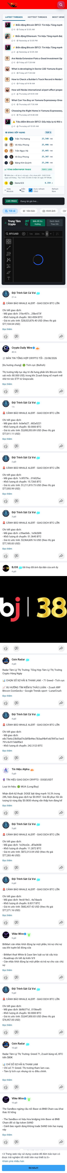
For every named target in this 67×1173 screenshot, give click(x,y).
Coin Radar (18, 659)
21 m (14, 297)
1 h (13, 407)
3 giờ (14, 517)
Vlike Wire (18, 933)
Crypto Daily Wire (22, 347)
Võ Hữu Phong (22, 145)
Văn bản (30, 211)
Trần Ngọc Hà (21, 151)
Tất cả (11, 211)
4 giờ (14, 571)
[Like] (33, 337)
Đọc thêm (7, 329)
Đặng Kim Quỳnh (23, 163)
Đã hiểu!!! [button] (33, 1168)
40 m (14, 352)
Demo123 (19, 183)
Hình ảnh (50, 211)
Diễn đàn (23, 190)
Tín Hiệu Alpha (20, 769)
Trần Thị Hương (22, 139)
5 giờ (14, 774)
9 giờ (14, 938)
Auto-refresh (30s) (39, 190)
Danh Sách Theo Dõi (54, 222)
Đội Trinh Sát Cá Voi (24, 293)
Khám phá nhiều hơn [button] (13, 1161)
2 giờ (14, 462)
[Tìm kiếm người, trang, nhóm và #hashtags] (61, 4)
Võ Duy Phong (22, 157)
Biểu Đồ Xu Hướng (37, 222)
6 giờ (14, 883)
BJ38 (15, 567)
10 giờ (14, 1048)
